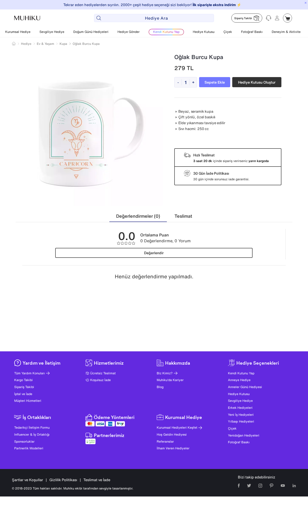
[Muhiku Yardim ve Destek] (268, 18)
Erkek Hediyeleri (240, 407)
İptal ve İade (23, 393)
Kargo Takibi (23, 379)
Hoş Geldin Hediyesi (172, 434)
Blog (160, 386)
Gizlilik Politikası (63, 480)
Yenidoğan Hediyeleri (243, 435)
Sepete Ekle (215, 82)
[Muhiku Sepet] (287, 18)
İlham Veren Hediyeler (173, 448)
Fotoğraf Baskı (252, 31)
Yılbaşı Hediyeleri (241, 421)
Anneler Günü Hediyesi (245, 386)
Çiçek (227, 31)
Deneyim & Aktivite (286, 31)
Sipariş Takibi (24, 386)
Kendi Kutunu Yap (241, 373)
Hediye (26, 43)
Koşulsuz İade (100, 379)
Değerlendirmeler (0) (138, 216)
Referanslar (165, 441)
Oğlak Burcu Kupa (86, 43)
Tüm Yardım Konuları (29, 373)
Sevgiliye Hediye (51, 31)
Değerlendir (154, 253)
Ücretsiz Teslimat (103, 373)
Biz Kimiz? (165, 373)
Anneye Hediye (239, 379)
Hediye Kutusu (203, 31)
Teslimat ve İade (96, 480)
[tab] (138, 216)
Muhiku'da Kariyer (170, 379)
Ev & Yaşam (45, 43)
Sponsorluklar (24, 441)
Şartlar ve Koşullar (27, 480)
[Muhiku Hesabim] (277, 18)
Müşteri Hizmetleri (27, 400)
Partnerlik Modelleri (28, 448)
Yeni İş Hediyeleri (241, 414)
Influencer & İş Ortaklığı (32, 434)
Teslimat (183, 216)
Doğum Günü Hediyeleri (90, 31)
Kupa (63, 43)
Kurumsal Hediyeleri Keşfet (177, 427)
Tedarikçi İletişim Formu (32, 427)
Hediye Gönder (128, 31)
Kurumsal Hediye (17, 31)
